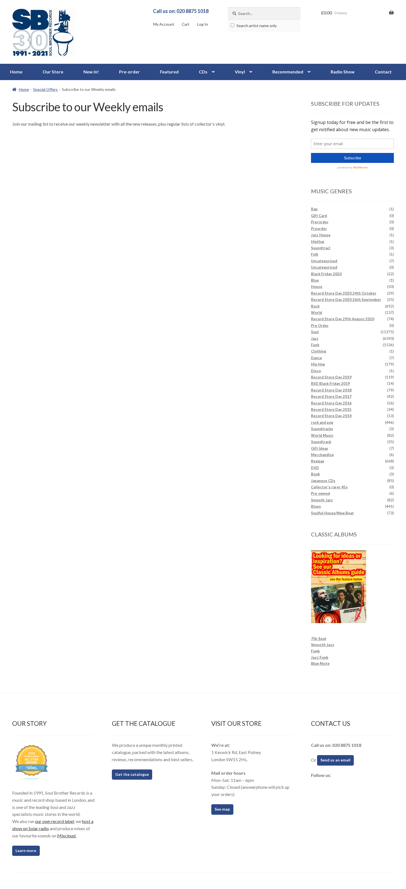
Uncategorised (324, 261)
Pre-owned (320, 493)
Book (315, 474)
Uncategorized (324, 267)
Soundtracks (322, 429)
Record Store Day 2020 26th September (346, 299)
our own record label (54, 821)
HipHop (317, 241)
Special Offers (45, 89)
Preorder (319, 228)
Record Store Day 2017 (331, 396)
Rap (314, 209)
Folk (314, 254)
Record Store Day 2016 (331, 403)
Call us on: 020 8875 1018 (181, 11)
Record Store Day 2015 (331, 409)
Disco (316, 371)
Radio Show (343, 71)
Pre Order (320, 325)
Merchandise (322, 455)
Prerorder (320, 222)
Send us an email (335, 760)
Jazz (314, 338)
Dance (316, 358)
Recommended (287, 71)
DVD (315, 467)
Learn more (25, 850)
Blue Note (320, 663)
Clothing (318, 351)
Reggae (317, 461)
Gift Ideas (319, 448)
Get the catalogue (132, 774)
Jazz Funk (319, 657)
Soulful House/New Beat (332, 513)
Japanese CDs (323, 480)
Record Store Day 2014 (331, 416)
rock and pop (322, 422)
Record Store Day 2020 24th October (343, 293)
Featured (169, 71)
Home (16, 71)
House (316, 286)
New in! (91, 71)
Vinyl (240, 71)
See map (222, 809)
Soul (315, 332)
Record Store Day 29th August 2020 (342, 319)
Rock (315, 306)
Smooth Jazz (322, 500)
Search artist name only (256, 25)
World (316, 312)
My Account (163, 24)
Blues (316, 506)
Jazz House (321, 235)
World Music (322, 435)
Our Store (53, 71)
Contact (383, 71)
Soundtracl (320, 248)
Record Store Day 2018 (331, 390)
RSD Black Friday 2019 (330, 383)
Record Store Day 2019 (331, 377)
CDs (203, 71)
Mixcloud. (66, 835)
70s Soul (318, 638)
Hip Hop (318, 364)
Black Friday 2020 (326, 274)
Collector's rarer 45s (329, 487)
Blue (315, 280)
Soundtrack (321, 442)
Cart (185, 24)
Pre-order (129, 71)
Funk (315, 345)
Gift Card (319, 215)
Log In (202, 24)
